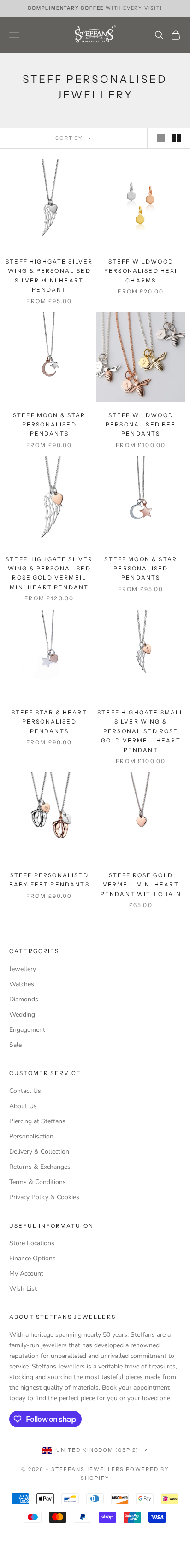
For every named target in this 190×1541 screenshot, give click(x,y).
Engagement (27, 1029)
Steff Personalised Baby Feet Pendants (49, 880)
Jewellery (22, 969)
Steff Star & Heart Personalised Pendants (49, 722)
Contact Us (25, 1091)
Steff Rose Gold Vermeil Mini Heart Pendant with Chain (141, 884)
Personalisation (31, 1136)
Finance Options (32, 1258)
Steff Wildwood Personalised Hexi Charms (141, 271)
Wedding (22, 1014)
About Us (23, 1106)
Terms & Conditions (37, 1182)
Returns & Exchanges (40, 1166)
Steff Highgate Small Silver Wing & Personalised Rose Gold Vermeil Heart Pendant (140, 731)
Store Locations (31, 1243)
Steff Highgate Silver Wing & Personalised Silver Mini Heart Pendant (49, 275)
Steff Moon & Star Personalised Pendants (49, 424)
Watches (21, 984)
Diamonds (23, 999)
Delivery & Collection (39, 1151)
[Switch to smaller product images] (176, 138)
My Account (26, 1273)
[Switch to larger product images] (161, 138)
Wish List (23, 1288)
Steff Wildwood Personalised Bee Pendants (141, 424)
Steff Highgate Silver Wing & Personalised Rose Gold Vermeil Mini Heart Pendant (49, 573)
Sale (15, 1045)
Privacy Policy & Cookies (44, 1197)
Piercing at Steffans (37, 1121)
